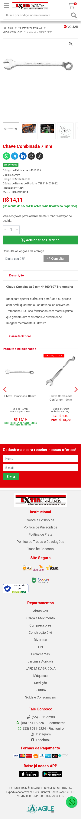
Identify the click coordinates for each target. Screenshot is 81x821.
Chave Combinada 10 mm (20, 396)
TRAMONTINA (19, 192)
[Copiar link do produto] (39, 156)
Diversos (40, 640)
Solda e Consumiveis (40, 697)
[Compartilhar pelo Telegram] (14, 156)
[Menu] (6, 5)
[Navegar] (5, 389)
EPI (40, 647)
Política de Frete (41, 534)
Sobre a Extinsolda (40, 520)
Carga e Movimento (40, 618)
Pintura (40, 690)
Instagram (43, 734)
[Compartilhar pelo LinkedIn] (23, 156)
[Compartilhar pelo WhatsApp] (6, 156)
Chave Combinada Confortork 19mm (61, 397)
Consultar (57, 258)
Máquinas (40, 676)
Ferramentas (40, 654)
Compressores (40, 625)
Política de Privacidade (40, 527)
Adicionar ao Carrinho (42, 240)
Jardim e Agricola (40, 661)
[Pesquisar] (74, 15)
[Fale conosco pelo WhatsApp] (71, 802)
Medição (40, 683)
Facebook (42, 740)
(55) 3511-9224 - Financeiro (43, 728)
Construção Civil (41, 632)
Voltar (72, 27)
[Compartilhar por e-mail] (31, 156)
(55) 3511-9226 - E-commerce (43, 723)
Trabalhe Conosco (40, 549)
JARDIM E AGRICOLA (40, 668)
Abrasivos (40, 611)
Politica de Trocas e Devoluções (40, 542)
